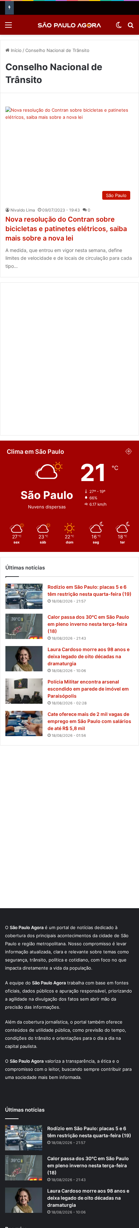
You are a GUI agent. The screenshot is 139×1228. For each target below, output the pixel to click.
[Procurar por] (130, 27)
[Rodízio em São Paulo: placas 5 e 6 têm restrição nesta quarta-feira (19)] (24, 596)
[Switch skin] (118, 27)
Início (15, 50)
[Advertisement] (69, 358)
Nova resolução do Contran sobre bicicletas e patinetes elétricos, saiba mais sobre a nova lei (66, 228)
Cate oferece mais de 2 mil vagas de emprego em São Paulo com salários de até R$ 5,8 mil (89, 721)
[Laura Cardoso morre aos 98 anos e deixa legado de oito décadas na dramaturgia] (24, 658)
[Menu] (8, 27)
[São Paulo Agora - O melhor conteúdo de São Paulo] (69, 25)
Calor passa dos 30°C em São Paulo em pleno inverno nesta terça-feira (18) (88, 624)
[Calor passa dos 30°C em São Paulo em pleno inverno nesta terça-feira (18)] (24, 626)
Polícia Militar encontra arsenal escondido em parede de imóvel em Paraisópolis (88, 689)
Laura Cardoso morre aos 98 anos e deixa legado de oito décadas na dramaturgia (89, 656)
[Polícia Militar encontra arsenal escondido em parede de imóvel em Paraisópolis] (24, 691)
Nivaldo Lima (22, 210)
